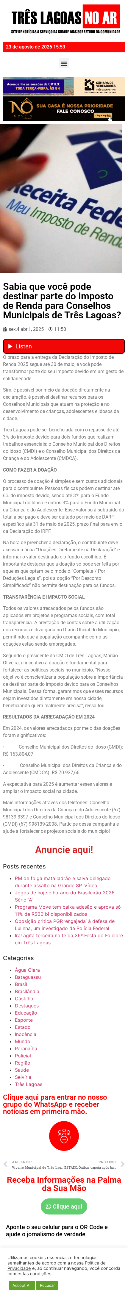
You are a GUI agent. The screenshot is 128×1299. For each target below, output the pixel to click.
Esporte (24, 1020)
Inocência (25, 1034)
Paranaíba (26, 1048)
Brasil (21, 984)
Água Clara (27, 970)
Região (22, 1063)
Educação (26, 1013)
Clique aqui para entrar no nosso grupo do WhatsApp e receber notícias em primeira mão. (55, 1104)
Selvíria (23, 1077)
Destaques (27, 1006)
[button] (64, 63)
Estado (23, 1027)
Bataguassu (28, 977)
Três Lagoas (28, 1084)
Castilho (24, 998)
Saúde (22, 1070)
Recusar (47, 1285)
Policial (23, 1056)
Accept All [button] (22, 1285)
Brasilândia (27, 991)
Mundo (22, 1041)
